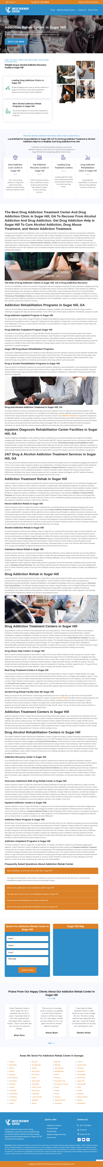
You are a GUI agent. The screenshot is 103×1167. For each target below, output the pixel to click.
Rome (57, 1094)
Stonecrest (81, 1078)
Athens (11, 1068)
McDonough (59, 1068)
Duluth (34, 1068)
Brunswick (13, 1081)
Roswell (57, 1097)
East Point (35, 1074)
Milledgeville (59, 1071)
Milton (57, 1074)
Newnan (58, 1078)
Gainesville (36, 1081)
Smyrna (80, 1062)
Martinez (58, 1065)
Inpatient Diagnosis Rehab (56, 1134)
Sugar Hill (80, 1081)
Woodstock (81, 1103)
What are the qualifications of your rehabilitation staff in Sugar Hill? (30, 888)
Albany (11, 1062)
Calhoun (12, 1084)
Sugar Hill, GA (85, 1134)
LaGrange (35, 1094)
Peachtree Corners (61, 1084)
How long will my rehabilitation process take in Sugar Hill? (27, 900)
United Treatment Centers (50, 1164)
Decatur (35, 1062)
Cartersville (13, 1094)
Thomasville (81, 1084)
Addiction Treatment (54, 1125)
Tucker (79, 1090)
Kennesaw (36, 1090)
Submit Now (27, 970)
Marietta (57, 1062)
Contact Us (82, 10)
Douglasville (36, 1065)
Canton (11, 1087)
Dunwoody (36, 1071)
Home (52, 10)
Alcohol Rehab (52, 1128)
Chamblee (13, 1097)
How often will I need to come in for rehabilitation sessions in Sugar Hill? (32, 894)
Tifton (79, 1087)
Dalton (11, 1103)
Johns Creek (36, 1087)
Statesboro (81, 1071)
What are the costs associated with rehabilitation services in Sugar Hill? (32, 907)
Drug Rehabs (51, 1131)
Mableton (35, 1100)
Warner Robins (82, 1097)
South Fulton (81, 1065)
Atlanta (11, 1071)
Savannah (58, 1103)
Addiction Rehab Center (66, 10)
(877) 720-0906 (41, 2)
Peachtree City (60, 1081)
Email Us (12, 2)
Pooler (57, 1087)
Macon (34, 1103)
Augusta (12, 1074)
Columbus (13, 1100)
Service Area (93, 10)
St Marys (80, 1068)
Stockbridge (81, 1074)
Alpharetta (13, 1065)
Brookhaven (13, 1078)
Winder (79, 1100)
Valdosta (80, 1094)
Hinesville (35, 1084)
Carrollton (12, 1090)
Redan (57, 1090)
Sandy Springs (60, 1100)
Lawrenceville (37, 1097)
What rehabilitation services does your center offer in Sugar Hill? (30, 871)
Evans (34, 1078)
